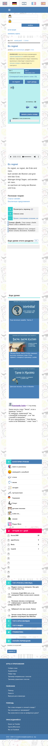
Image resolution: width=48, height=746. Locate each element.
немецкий (18, 40)
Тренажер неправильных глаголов (19, 676)
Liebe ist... (16, 514)
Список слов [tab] (17, 213)
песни (14, 482)
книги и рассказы (19, 467)
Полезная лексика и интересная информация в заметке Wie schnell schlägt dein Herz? (22, 603)
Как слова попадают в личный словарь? (21, 707)
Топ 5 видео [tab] (17, 625)
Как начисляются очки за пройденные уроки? (23, 713)
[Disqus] (24, 429)
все (36, 240)
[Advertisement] (24, 139)
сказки (14, 519)
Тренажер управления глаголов (18, 679)
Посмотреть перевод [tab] (20, 209)
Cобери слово (12, 668)
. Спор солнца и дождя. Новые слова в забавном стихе (22, 223)
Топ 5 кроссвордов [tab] (21, 621)
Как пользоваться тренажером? (18, 710)
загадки (15, 487)
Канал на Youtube (14, 724)
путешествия (17, 493)
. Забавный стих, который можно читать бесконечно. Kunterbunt (22, 229)
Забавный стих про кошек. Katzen (23, 609)
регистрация (12, 30)
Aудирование (12, 671)
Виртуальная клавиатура (16, 696)
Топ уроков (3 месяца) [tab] (22, 583)
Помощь (11, 690)
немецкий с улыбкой (20, 472)
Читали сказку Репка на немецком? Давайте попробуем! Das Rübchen (24, 615)
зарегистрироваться (16, 56)
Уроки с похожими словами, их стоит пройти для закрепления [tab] (24, 218)
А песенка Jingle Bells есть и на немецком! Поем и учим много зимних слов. (23, 595)
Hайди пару (12, 674)
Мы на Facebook (13, 729)
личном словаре (15, 63)
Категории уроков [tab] (20, 462)
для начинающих (19, 50)
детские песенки (18, 508)
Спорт (14, 503)
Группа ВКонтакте (14, 727)
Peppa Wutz (16, 524)
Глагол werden (14, 199)
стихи (26, 40)
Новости (11, 693)
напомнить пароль (14, 33)
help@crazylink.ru (27, 737)
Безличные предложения (19, 201)
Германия (16, 498)
